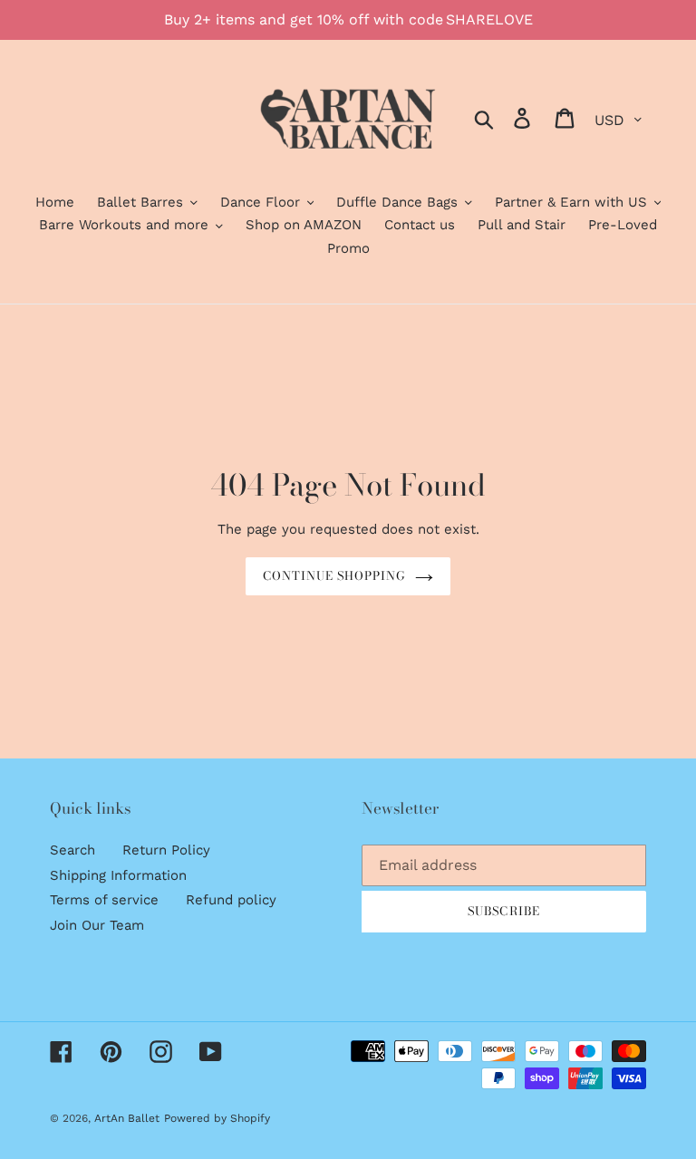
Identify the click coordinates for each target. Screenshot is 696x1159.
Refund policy (231, 900)
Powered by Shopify (217, 1118)
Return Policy (166, 850)
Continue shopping (335, 575)
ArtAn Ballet (127, 1118)
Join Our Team (97, 925)
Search (72, 850)
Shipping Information (118, 875)
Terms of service (104, 900)
